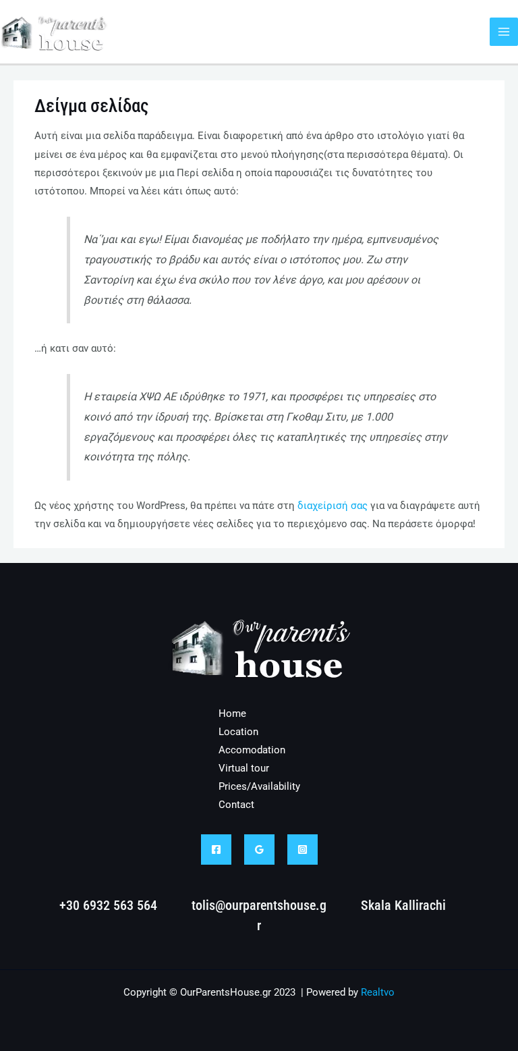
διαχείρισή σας (332, 506)
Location (238, 732)
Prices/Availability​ (259, 786)
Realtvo (378, 992)
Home (232, 713)
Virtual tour (244, 768)
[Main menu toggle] (504, 32)
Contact (236, 805)
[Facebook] (216, 849)
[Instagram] (302, 849)
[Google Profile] (259, 849)
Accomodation (252, 750)
